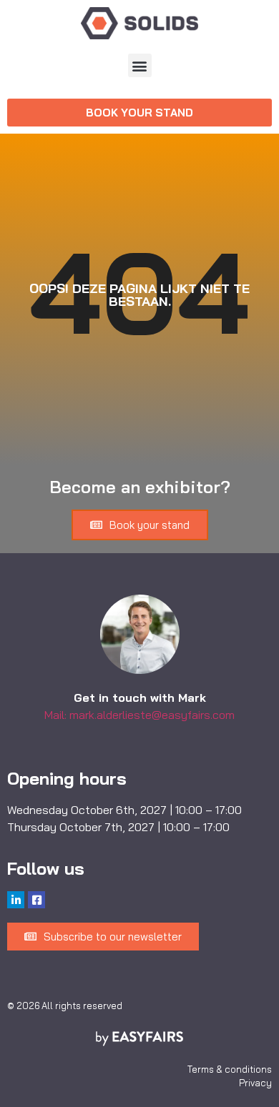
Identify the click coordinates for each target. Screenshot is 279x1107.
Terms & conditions (229, 1069)
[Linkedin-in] (15, 899)
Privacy (255, 1082)
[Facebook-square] (36, 899)
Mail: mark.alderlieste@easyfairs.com (139, 715)
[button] (140, 65)
